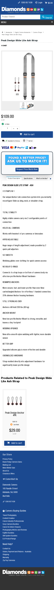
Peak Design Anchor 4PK (14, 414)
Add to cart (28, 134)
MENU (3, 22)
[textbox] (20, 17)
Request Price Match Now (27, 170)
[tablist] (27, 276)
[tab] (14, 178)
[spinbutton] (7, 128)
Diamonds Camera (10, 485)
